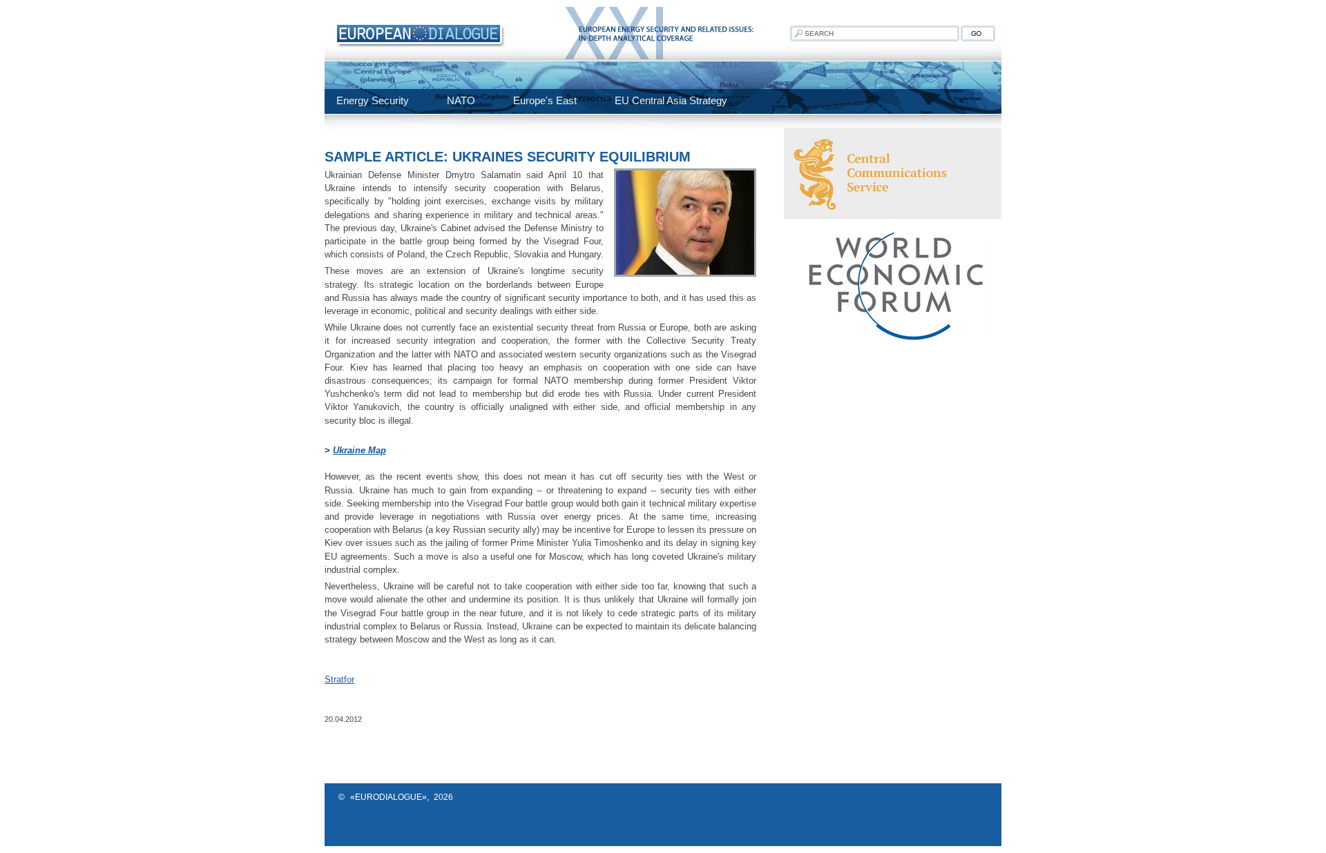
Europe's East (545, 100)
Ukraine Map (359, 450)
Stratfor (339, 679)
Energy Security (372, 100)
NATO (461, 100)
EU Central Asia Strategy (671, 100)
